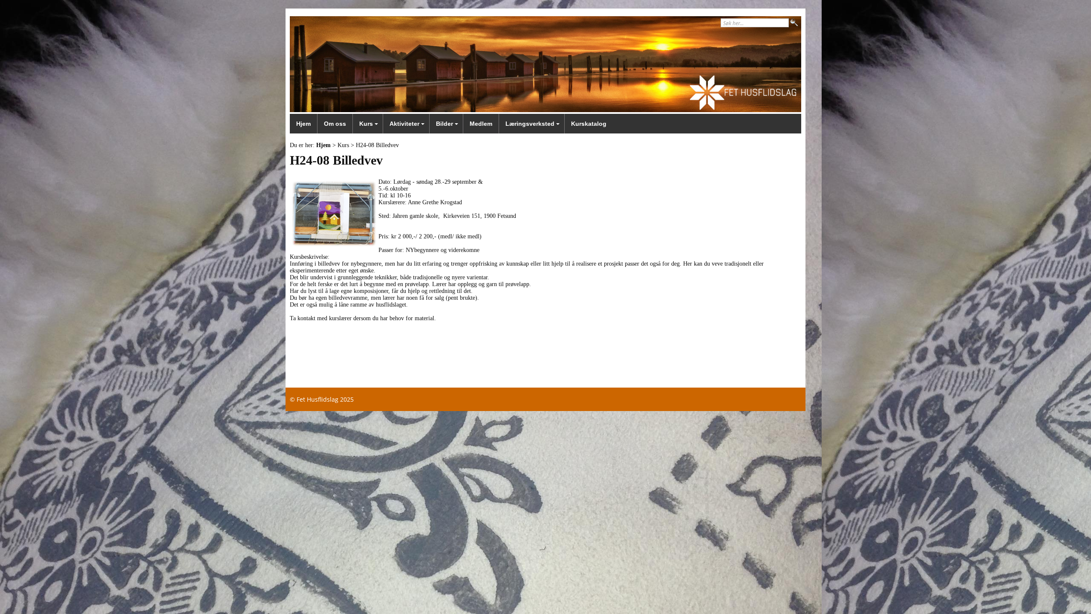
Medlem (481, 123)
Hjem (303, 123)
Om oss (335, 123)
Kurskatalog (588, 123)
